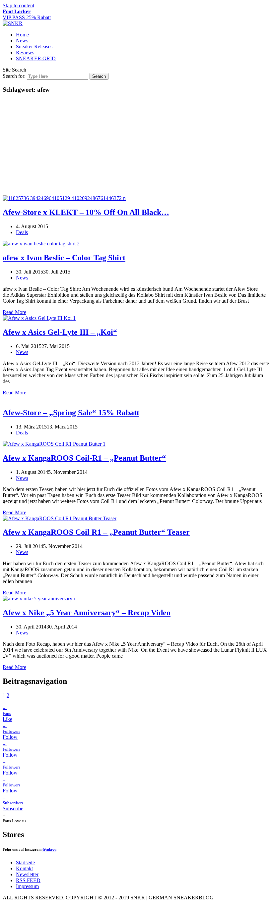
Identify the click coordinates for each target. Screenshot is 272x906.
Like (7, 719)
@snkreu (49, 849)
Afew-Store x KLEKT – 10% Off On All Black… (86, 212)
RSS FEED (28, 880)
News (22, 40)
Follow (10, 737)
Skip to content (18, 5)
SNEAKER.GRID (36, 58)
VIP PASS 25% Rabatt (27, 14)
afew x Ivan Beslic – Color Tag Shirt (64, 257)
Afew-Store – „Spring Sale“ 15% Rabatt (71, 412)
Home (22, 34)
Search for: (14, 76)
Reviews (25, 52)
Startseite (25, 862)
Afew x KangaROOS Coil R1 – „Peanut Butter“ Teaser (96, 532)
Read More (14, 312)
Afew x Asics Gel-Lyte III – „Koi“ (60, 332)
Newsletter (27, 874)
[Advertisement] (136, 145)
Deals (22, 232)
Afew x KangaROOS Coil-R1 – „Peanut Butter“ (84, 458)
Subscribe (13, 808)
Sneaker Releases (34, 46)
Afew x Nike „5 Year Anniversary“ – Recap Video (86, 612)
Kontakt (24, 868)
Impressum (27, 886)
